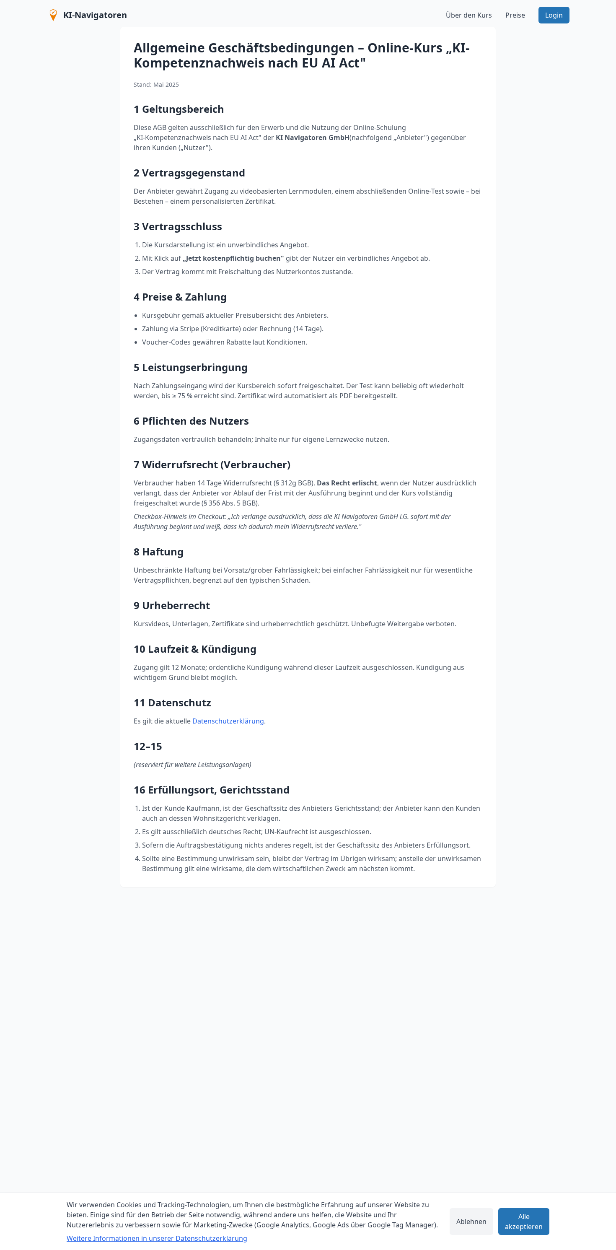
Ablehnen (471, 1221)
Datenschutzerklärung (228, 721)
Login (554, 15)
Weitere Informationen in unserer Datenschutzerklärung (157, 1238)
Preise (515, 15)
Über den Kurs (469, 15)
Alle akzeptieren (524, 1221)
